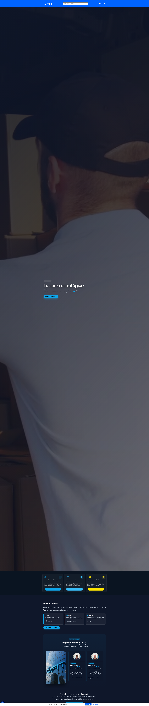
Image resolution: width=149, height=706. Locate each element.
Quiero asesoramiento (50, 296)
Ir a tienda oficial (74, 589)
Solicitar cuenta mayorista (52, 589)
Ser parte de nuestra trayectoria (51, 627)
